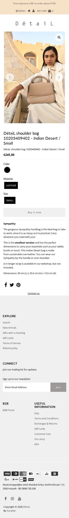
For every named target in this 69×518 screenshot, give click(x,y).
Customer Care (42, 434)
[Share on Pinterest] (18, 285)
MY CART (45, 11)
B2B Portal (8, 410)
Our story (39, 439)
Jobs (36, 444)
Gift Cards (8, 338)
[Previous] (10, 77)
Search (6, 322)
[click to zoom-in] (59, 37)
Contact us (34, 293)
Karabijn (11, 510)
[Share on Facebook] (5, 285)
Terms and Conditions (46, 418)
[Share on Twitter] (12, 285)
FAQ (36, 413)
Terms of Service (12, 343)
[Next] (59, 77)
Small (10, 200)
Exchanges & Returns (45, 423)
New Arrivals (9, 327)
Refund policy (10, 348)
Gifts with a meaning (14, 332)
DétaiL (26, 506)
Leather (11, 185)
